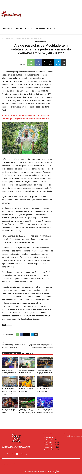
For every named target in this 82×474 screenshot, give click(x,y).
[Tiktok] (26, 454)
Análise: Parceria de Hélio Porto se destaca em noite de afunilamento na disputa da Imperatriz (27, 370)
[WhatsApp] (17, 334)
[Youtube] (17, 454)
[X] (25, 334)
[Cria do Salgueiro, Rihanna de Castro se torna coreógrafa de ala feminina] (10, 402)
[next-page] (5, 417)
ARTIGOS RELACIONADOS (11, 353)
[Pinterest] (12, 454)
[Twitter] (8, 454)
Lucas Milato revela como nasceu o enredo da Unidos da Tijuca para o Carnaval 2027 (27, 390)
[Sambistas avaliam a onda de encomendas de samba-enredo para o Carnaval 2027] (45, 381)
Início (3, 38)
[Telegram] (32, 334)
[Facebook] (21, 334)
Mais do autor (27, 353)
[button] (78, 32)
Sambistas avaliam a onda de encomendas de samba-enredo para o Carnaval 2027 (44, 390)
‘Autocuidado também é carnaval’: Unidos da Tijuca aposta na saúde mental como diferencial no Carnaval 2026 (13, 345)
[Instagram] (22, 454)
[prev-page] (3, 417)
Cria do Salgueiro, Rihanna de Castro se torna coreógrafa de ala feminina (9, 411)
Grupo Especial (9, 38)
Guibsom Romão (35, 57)
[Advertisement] (50, 12)
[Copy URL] (28, 334)
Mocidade (44, 41)
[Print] (36, 334)
